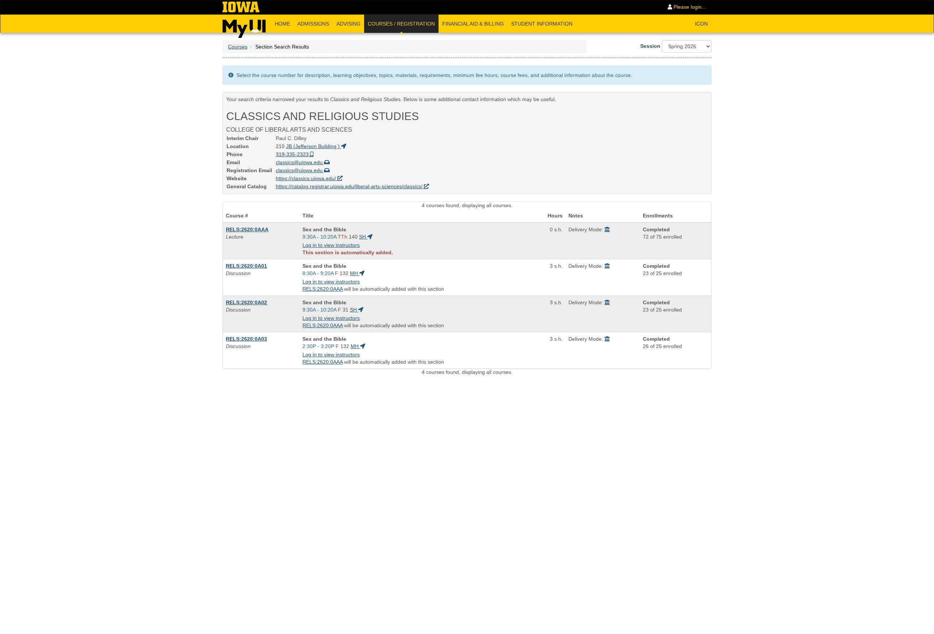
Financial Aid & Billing (473, 24)
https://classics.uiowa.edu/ (306, 178)
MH (354, 273)
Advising (348, 24)
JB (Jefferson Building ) (313, 146)
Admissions (313, 24)
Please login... (689, 7)
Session (650, 46)
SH (363, 237)
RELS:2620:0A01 (246, 266)
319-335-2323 (293, 154)
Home (282, 24)
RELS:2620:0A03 (246, 339)
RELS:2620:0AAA (247, 229)
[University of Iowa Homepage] (241, 7)
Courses (237, 47)
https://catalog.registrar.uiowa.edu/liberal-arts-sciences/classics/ (350, 186)
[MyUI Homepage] (244, 26)
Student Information (541, 24)
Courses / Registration (401, 24)
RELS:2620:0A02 (246, 302)
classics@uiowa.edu (300, 162)
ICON (701, 24)
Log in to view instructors (331, 245)
